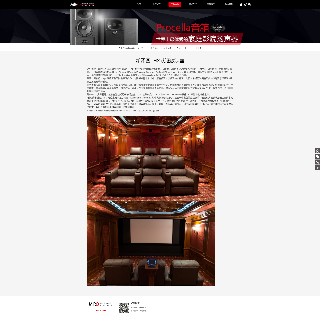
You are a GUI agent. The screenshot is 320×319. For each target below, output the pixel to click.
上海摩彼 (142, 311)
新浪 (245, 4)
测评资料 (154, 48)
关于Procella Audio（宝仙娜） (132, 48)
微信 (249, 4)
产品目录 (198, 48)
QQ (240, 4)
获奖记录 (168, 48)
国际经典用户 (182, 48)
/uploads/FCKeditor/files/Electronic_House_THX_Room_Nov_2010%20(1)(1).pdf (123, 111)
